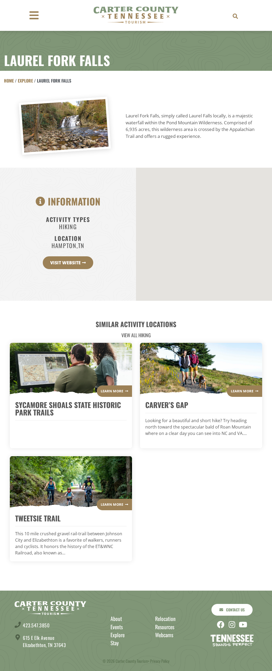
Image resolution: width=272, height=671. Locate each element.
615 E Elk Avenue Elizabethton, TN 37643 (44, 641)
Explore (25, 80)
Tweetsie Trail (38, 518)
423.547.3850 (36, 625)
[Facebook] (220, 624)
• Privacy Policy (158, 661)
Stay (114, 643)
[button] (235, 16)
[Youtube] (243, 624)
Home (9, 80)
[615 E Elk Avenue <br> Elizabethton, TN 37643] (18, 637)
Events (116, 627)
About (116, 619)
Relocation (165, 619)
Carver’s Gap (166, 405)
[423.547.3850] (18, 625)
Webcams (164, 635)
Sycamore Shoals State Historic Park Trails (68, 408)
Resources (164, 627)
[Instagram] (232, 624)
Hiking (68, 226)
